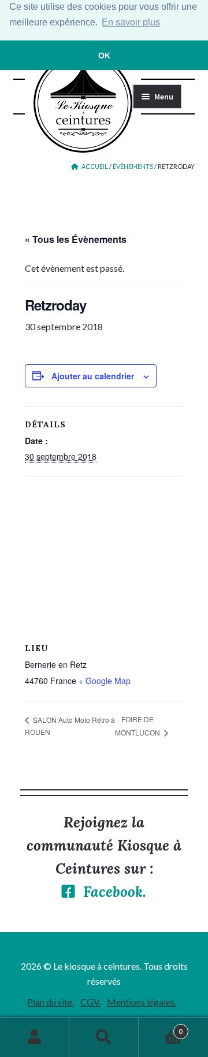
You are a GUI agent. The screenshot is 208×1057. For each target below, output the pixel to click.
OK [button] (104, 55)
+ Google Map (105, 680)
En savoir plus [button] (131, 22)
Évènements (133, 166)
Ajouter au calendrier (92, 376)
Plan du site (49, 1001)
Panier (161, 1027)
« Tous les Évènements (76, 239)
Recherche (104, 1037)
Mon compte (34, 1037)
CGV (89, 1001)
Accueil (94, 166)
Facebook (113, 891)
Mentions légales (140, 1001)
